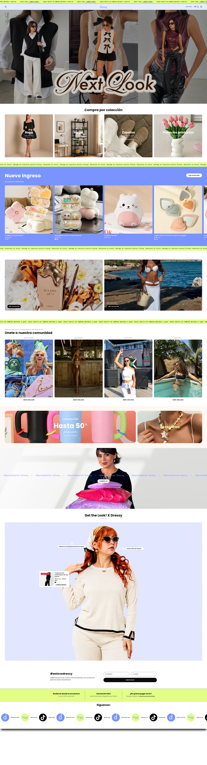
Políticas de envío (92, 738)
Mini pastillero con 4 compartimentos (68, 233)
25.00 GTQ (8, 234)
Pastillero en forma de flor (14, 233)
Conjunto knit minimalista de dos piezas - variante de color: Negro (55, 579)
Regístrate (130, 677)
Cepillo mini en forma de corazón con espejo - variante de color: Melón (155, 236)
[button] (198, 6)
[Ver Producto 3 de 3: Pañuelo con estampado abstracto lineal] (72, 540)
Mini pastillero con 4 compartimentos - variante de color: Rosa (57, 236)
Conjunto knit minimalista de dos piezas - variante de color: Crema (57, 579)
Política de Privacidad (93, 746)
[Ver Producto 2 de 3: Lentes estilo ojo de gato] (123, 546)
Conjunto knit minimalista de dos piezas (61, 572)
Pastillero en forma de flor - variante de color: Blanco (5, 236)
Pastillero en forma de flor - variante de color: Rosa (8, 236)
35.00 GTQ (107, 234)
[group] (103, 210)
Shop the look (28, 397)
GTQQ (190, 6)
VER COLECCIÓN (28, 137)
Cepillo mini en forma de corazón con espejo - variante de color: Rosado (157, 236)
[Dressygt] (103, 7)
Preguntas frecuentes (94, 735)
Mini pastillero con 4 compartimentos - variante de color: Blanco (55, 236)
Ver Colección (194, 173)
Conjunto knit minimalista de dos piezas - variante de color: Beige (59, 579)
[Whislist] (195, 7)
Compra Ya (103, 478)
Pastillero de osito (110, 233)
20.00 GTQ (58, 234)
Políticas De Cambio (93, 740)
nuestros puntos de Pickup (147, 693)
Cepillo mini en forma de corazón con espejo (170, 233)
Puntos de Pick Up (92, 743)
